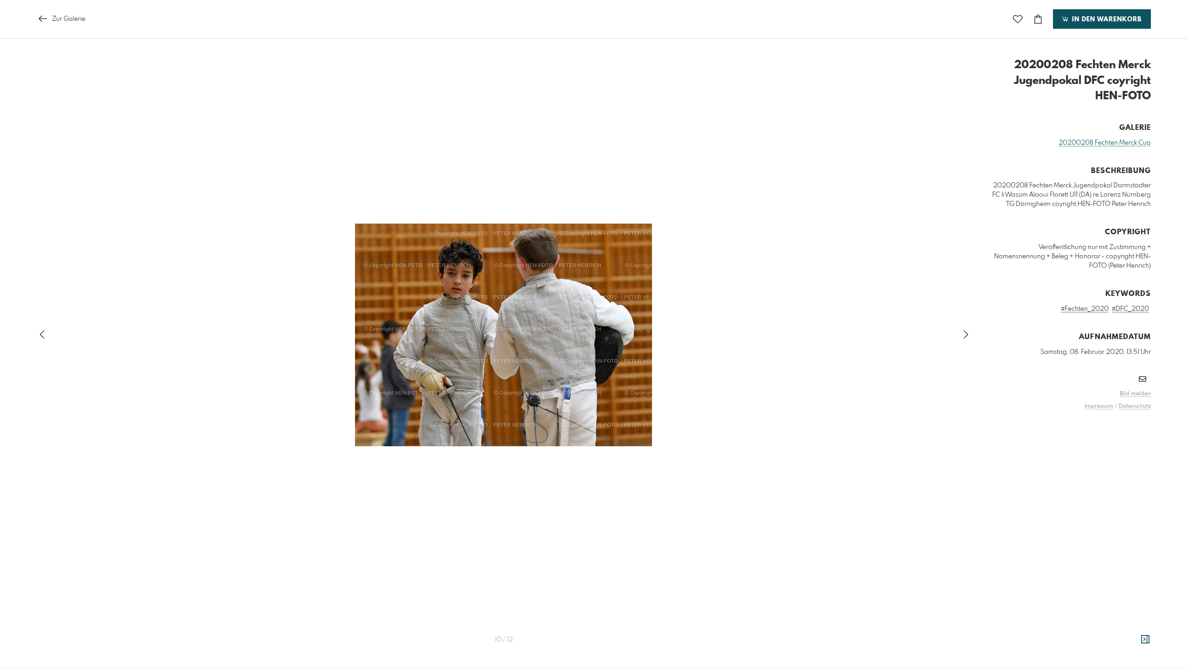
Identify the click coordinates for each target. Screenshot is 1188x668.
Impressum (1099, 406)
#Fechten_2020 (1085, 309)
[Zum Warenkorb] (1038, 19)
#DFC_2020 (1130, 309)
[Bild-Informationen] (1145, 639)
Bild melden (1135, 394)
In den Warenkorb (1106, 19)
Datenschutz (1135, 406)
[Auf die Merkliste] (1017, 19)
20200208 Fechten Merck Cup (1105, 143)
